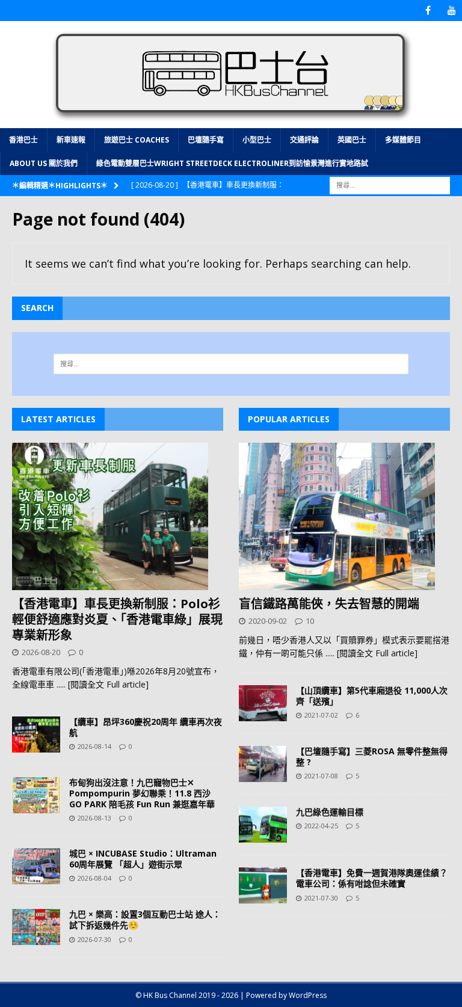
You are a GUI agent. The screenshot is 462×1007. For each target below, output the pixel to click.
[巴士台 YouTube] (451, 10)
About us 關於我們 (44, 163)
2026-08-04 (94, 877)
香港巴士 (23, 140)
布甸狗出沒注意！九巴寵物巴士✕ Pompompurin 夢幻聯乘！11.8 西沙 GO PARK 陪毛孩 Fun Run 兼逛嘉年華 (142, 793)
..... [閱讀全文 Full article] (103, 684)
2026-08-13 (94, 817)
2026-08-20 (41, 652)
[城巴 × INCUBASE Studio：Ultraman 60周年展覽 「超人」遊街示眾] (36, 866)
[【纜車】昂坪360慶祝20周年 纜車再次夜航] (36, 734)
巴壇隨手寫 (206, 140)
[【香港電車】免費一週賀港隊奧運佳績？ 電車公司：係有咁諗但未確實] (263, 885)
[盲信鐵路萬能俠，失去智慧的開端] (344, 516)
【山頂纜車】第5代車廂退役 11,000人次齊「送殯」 (372, 696)
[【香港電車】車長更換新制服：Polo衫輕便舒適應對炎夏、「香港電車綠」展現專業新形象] (117, 516)
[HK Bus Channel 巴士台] (231, 120)
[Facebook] (428, 10)
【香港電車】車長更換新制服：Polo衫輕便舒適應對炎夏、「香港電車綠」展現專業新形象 (117, 619)
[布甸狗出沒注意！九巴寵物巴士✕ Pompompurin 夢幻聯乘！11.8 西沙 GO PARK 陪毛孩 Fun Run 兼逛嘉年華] (36, 795)
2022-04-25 (321, 825)
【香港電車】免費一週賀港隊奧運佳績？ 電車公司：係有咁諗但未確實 (372, 878)
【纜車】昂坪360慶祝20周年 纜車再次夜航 (145, 727)
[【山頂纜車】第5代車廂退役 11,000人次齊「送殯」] (263, 703)
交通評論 (304, 140)
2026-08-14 (94, 746)
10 (310, 620)
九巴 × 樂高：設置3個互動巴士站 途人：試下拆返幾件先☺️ (145, 919)
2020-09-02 (267, 620)
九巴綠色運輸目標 (329, 812)
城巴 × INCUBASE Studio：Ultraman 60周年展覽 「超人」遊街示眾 (143, 859)
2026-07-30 (94, 939)
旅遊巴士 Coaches (136, 140)
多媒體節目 (403, 140)
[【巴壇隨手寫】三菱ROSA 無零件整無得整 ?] (263, 764)
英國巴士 (351, 140)
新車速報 (71, 140)
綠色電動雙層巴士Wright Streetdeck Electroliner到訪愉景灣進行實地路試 (232, 163)
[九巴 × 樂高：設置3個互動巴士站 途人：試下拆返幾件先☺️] (36, 927)
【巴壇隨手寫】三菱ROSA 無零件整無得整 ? (372, 756)
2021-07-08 (321, 775)
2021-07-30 (321, 897)
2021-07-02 (321, 714)
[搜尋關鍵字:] (390, 184)
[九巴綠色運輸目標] (263, 825)
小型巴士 (256, 140)
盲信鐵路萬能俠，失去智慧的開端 (329, 604)
